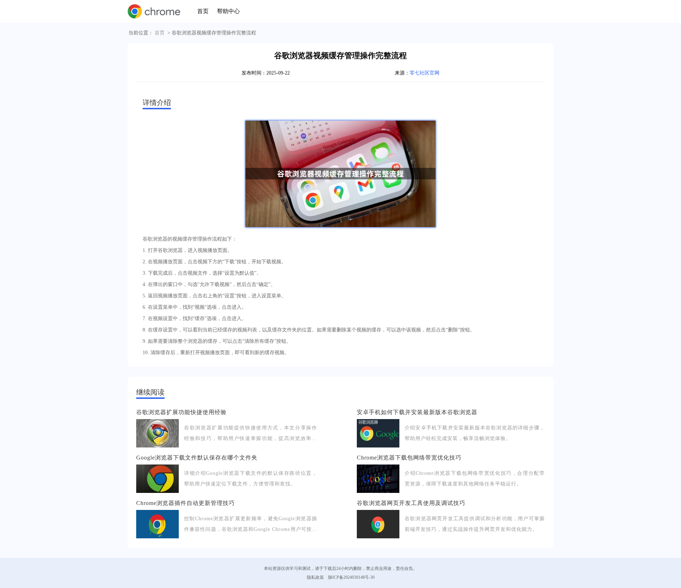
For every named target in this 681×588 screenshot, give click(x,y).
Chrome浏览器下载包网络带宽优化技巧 (409, 458)
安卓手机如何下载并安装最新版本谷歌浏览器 (417, 412)
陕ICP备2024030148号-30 (351, 577)
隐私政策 (315, 577)
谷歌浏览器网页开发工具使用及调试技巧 (411, 503)
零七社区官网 (424, 73)
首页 (203, 11)
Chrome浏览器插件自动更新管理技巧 (185, 503)
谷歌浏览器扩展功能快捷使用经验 (181, 412)
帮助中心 (228, 11)
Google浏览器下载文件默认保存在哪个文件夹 (197, 458)
